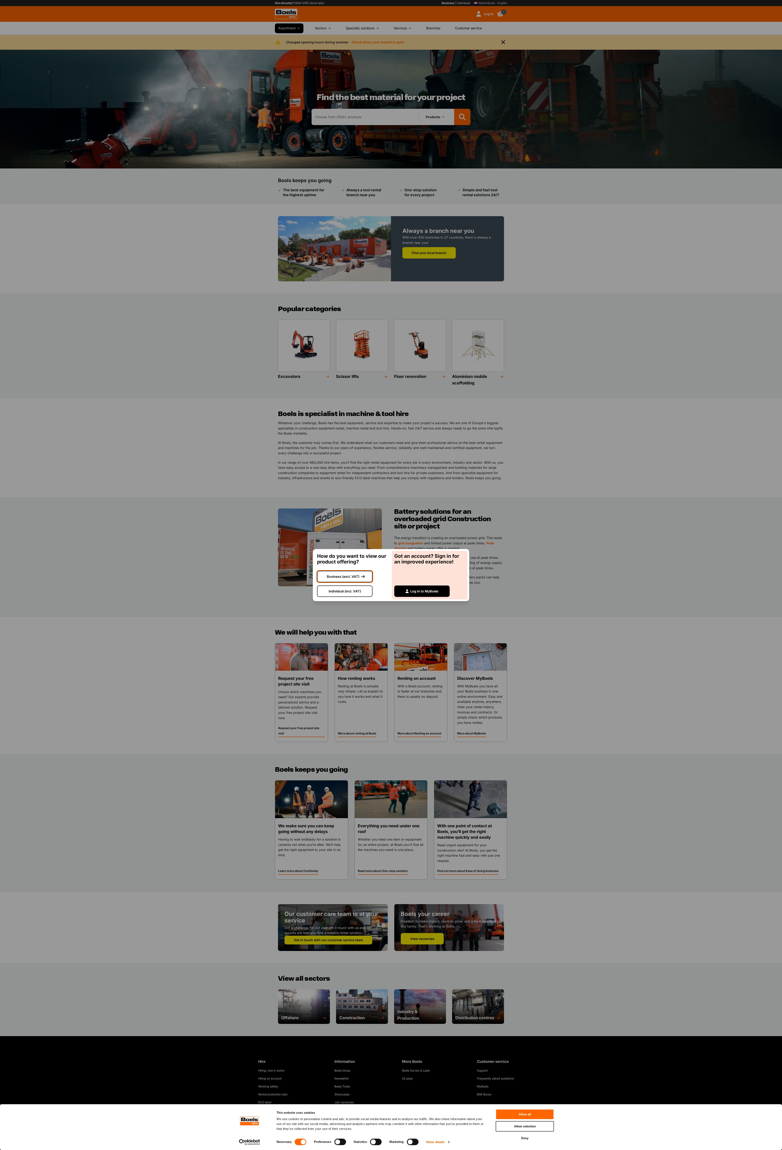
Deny (524, 1138)
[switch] (340, 1142)
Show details (435, 1142)
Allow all (525, 1114)
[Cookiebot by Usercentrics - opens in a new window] (249, 1142)
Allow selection (525, 1126)
